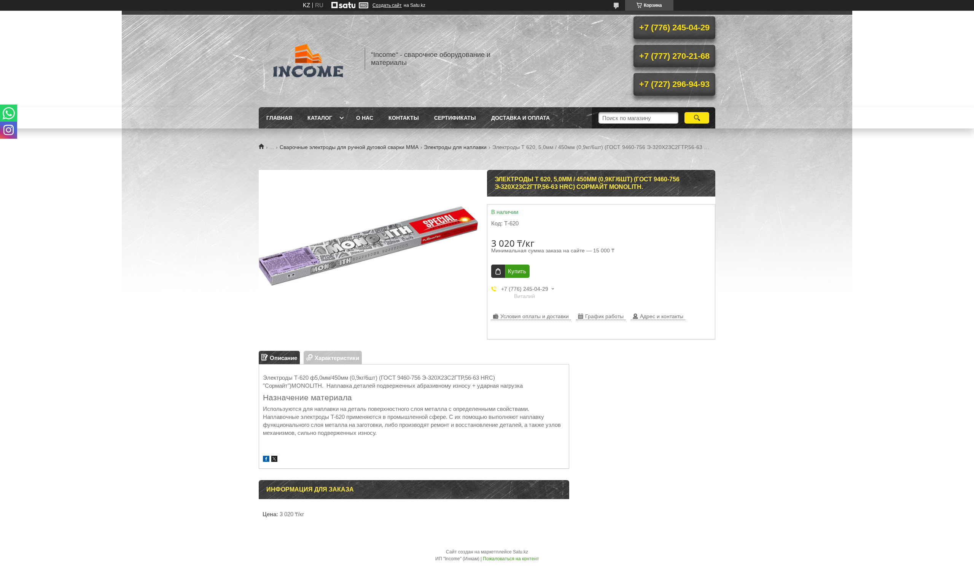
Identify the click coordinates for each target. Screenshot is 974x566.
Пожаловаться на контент (511, 558)
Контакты (403, 118)
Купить (517, 271)
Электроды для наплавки (455, 147)
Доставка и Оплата (520, 118)
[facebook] (266, 460)
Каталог (319, 118)
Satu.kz (520, 552)
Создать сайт (387, 5)
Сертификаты (455, 118)
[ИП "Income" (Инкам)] (308, 59)
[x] (274, 460)
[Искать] (696, 118)
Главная (279, 118)
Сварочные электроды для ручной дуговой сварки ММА (349, 147)
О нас (364, 118)
